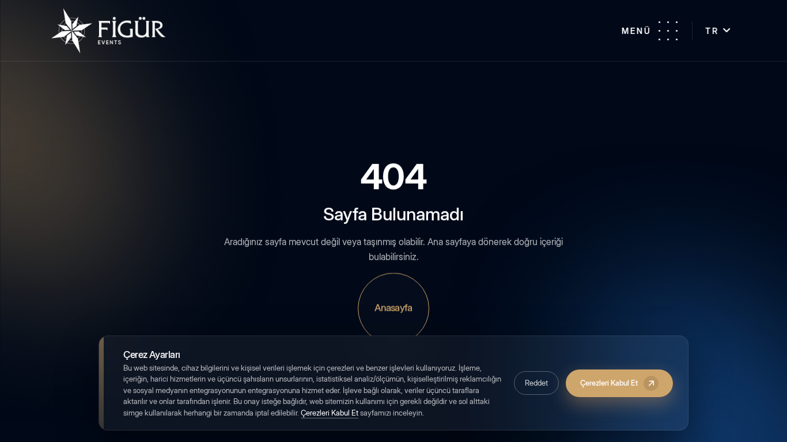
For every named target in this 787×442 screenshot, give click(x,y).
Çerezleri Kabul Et (329, 412)
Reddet (536, 382)
